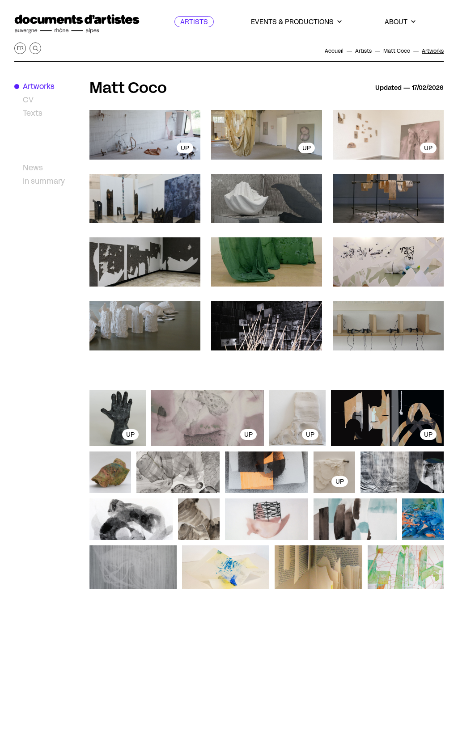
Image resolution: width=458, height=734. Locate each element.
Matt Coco (128, 87)
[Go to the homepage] (77, 24)
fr (20, 48)
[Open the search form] (35, 48)
